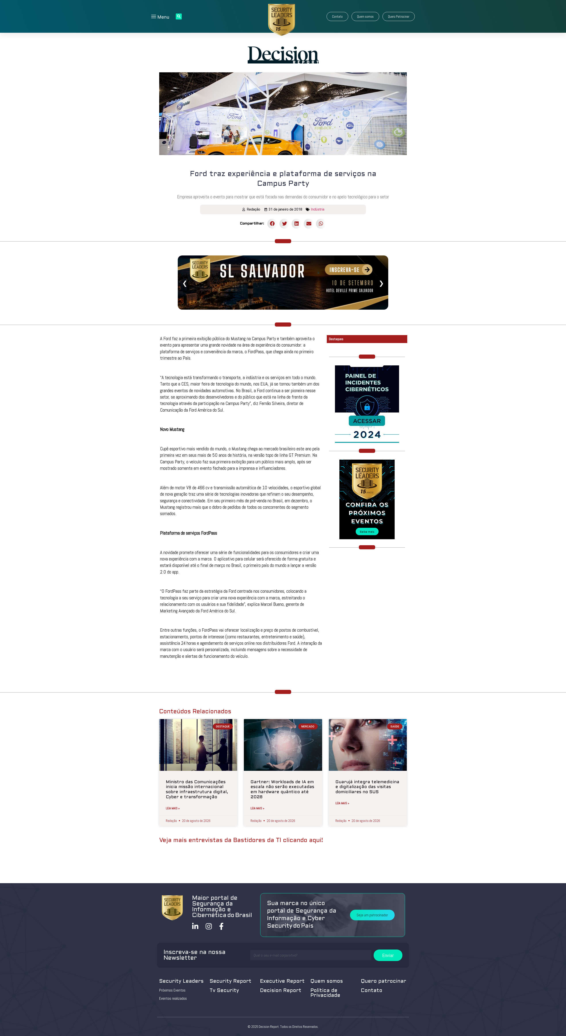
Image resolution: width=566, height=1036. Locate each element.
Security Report (230, 981)
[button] (337, 16)
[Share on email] (309, 224)
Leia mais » (173, 808)
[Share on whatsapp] (321, 224)
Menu (162, 17)
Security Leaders (181, 981)
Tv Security (224, 990)
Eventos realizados (173, 998)
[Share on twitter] (284, 224)
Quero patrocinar (383, 981)
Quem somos (326, 981)
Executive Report (282, 981)
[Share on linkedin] (297, 224)
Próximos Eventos (172, 990)
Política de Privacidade (325, 993)
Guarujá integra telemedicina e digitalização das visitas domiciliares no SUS (367, 787)
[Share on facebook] (272, 224)
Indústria (317, 209)
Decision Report (280, 990)
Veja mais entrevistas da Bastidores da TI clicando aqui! (241, 840)
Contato (371, 990)
